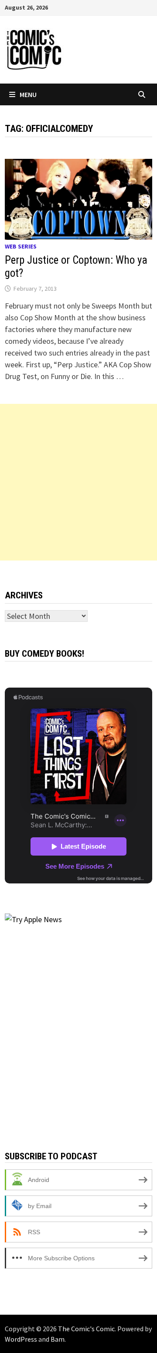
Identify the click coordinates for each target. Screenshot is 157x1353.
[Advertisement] (78, 482)
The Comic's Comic (86, 1328)
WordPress (21, 1339)
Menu (28, 94)
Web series (21, 246)
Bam (58, 1339)
